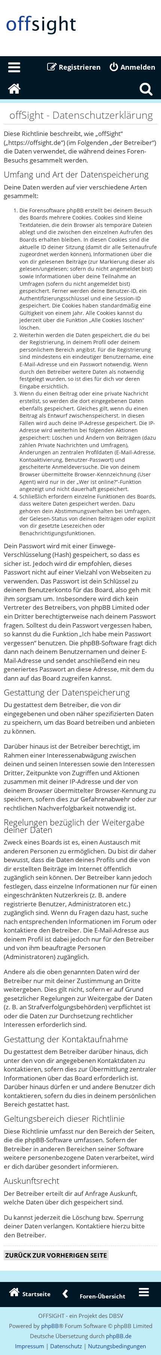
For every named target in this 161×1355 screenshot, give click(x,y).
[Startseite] (80, 25)
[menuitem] (14, 67)
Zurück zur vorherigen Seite (56, 1255)
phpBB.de (118, 1336)
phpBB (50, 1326)
